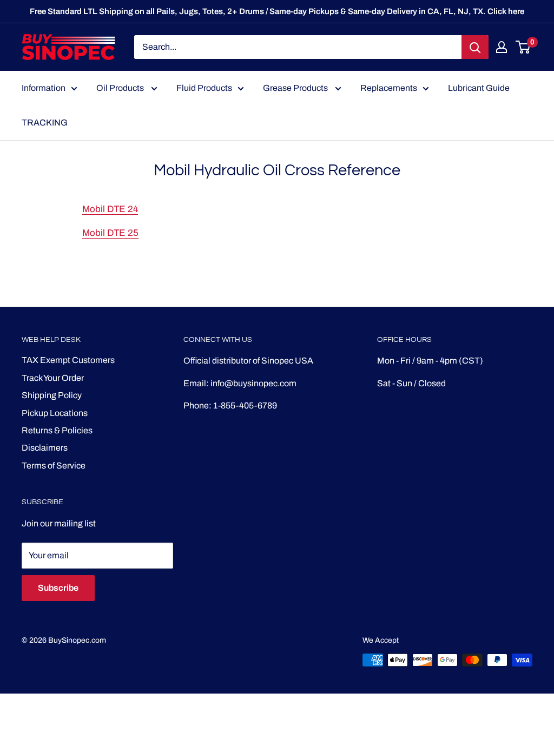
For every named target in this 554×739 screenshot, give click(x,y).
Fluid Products (204, 88)
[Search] (475, 47)
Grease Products (296, 88)
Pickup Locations (55, 413)
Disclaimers (45, 447)
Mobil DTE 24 (110, 209)
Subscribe (58, 587)
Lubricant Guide (479, 88)
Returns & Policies (57, 430)
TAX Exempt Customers (68, 360)
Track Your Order (53, 377)
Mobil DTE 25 (110, 233)
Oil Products (121, 88)
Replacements (388, 88)
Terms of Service (53, 465)
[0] (523, 47)
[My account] (501, 47)
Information (43, 88)
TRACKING (45, 122)
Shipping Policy (52, 395)
